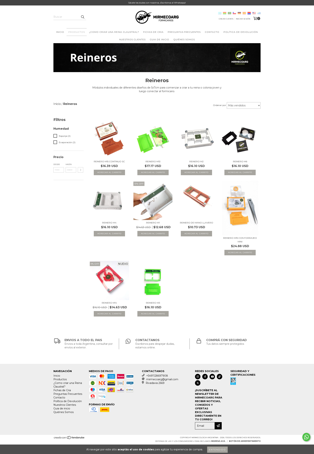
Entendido (217, 449)
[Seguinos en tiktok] (219, 376)
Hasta (69, 164)
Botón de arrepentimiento (245, 441)
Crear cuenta (226, 19)
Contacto (212, 32)
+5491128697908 (157, 375)
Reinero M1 (153, 222)
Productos (76, 32)
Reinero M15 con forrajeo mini (240, 240)
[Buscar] (82, 16)
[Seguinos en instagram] (197, 376)
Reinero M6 (240, 161)
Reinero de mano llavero (196, 222)
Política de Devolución (241, 32)
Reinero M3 (153, 302)
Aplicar (80, 170)
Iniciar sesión (243, 19)
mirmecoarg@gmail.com (162, 379)
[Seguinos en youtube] (212, 376)
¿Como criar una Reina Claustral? (114, 32)
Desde (56, 164)
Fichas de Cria (153, 32)
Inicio (60, 32)
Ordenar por (219, 105)
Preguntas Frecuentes (184, 32)
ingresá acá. (218, 441)
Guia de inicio (159, 39)
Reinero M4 (109, 222)
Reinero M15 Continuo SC (109, 161)
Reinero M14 (109, 302)
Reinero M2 (196, 161)
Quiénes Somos (184, 39)
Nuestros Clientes (132, 39)
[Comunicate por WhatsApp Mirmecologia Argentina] (306, 437)
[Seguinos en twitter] (197, 383)
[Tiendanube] (69, 439)
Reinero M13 (153, 161)
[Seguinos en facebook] (205, 376)
